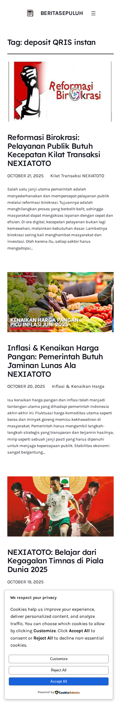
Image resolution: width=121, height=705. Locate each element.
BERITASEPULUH (62, 13)
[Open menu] (93, 13)
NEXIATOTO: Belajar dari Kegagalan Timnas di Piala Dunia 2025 (55, 561)
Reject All (58, 670)
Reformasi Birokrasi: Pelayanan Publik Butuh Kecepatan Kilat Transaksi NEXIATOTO (53, 150)
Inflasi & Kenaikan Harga (78, 386)
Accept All (58, 681)
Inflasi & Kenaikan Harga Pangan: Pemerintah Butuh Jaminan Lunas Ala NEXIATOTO (55, 360)
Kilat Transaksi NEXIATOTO (77, 175)
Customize (59, 659)
